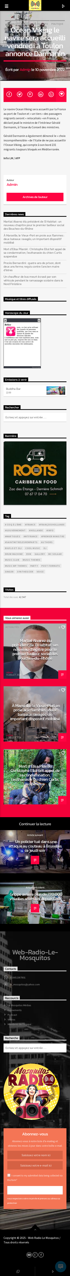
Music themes (31, 559)
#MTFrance (31, 536)
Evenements (15, 1010)
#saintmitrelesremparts (21, 542)
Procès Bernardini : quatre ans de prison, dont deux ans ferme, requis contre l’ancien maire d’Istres (32, 266)
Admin (25, 69)
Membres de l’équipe (19, 1024)
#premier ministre (52, 536)
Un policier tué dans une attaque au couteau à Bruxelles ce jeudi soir (35, 846)
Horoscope (36, 367)
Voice (40, 571)
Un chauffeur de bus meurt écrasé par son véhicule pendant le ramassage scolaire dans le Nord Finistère (33, 280)
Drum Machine (14, 554)
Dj (45, 548)
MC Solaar (55, 554)
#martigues (12, 536)
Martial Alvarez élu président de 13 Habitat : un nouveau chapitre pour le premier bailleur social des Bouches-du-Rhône (34, 225)
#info (50, 530)
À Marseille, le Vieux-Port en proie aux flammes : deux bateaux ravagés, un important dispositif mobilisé (34, 239)
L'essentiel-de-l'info (35, 24)
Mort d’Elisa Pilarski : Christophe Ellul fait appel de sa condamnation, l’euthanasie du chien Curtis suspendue (35, 252)
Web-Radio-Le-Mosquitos (35, 955)
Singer (9, 571)
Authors (47, 542)
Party (34, 565)
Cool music (32, 548)
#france (30, 524)
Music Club (12, 559)
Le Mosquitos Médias (19, 1005)
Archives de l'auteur (35, 197)
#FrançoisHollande (52, 524)
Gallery (40, 554)
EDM (28, 554)
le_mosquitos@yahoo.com (25, 984)
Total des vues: (11, 597)
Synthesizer (25, 571)
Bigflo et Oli (13, 548)
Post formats (50, 565)
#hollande (36, 530)
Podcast (12, 1014)
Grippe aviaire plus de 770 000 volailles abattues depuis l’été (36, 896)
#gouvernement (15, 530)
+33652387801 (18, 977)
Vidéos (11, 1019)
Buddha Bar (13, 388)
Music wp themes (16, 565)
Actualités (13, 24)
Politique (57, 24)
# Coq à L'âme (13, 524)
